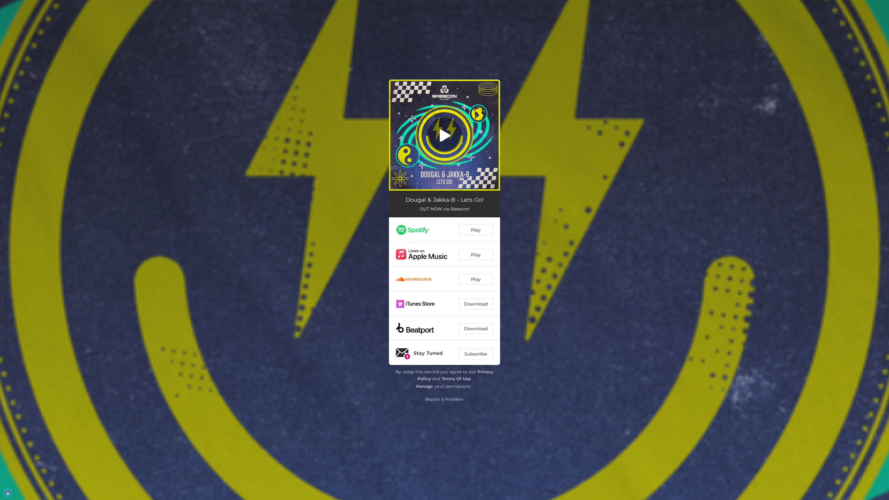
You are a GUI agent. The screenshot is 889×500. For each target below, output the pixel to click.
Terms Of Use (456, 378)
